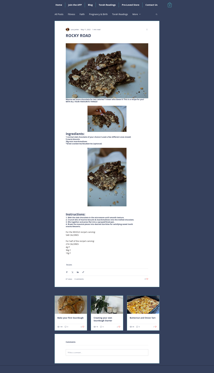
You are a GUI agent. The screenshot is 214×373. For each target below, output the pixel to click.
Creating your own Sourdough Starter (103, 319)
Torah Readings (120, 14)
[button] (170, 4)
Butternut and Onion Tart (142, 317)
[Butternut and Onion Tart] (143, 305)
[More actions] (147, 29)
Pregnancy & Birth (98, 14)
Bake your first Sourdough (70, 317)
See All (156, 291)
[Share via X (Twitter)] (72, 272)
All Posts (59, 14)
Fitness (71, 14)
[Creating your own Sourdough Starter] (107, 305)
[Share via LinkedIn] (78, 272)
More (135, 14)
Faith (82, 14)
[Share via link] (83, 272)
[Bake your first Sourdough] (71, 305)
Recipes (69, 264)
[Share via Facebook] (67, 272)
